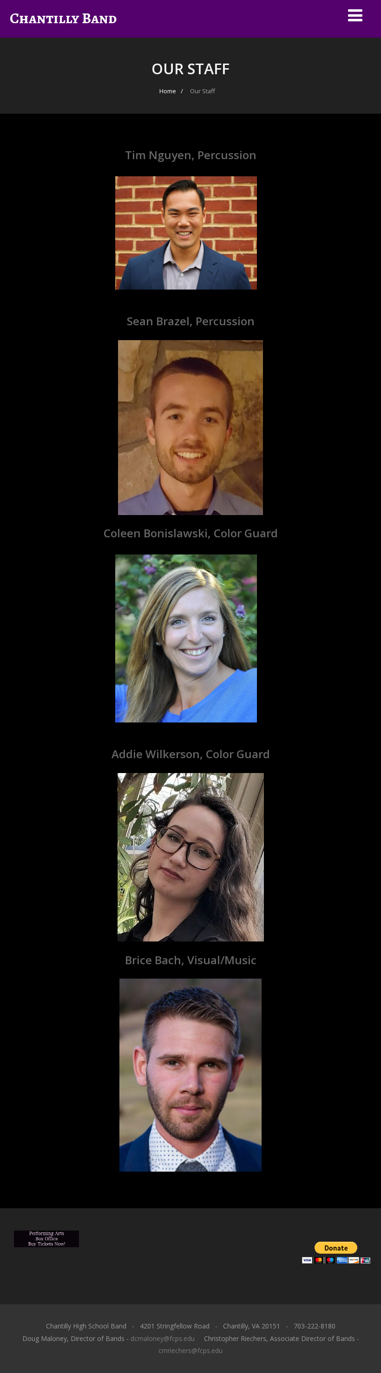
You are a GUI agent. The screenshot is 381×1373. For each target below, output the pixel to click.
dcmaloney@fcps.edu (163, 1338)
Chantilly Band (63, 18)
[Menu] (355, 15)
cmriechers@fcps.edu (190, 1350)
